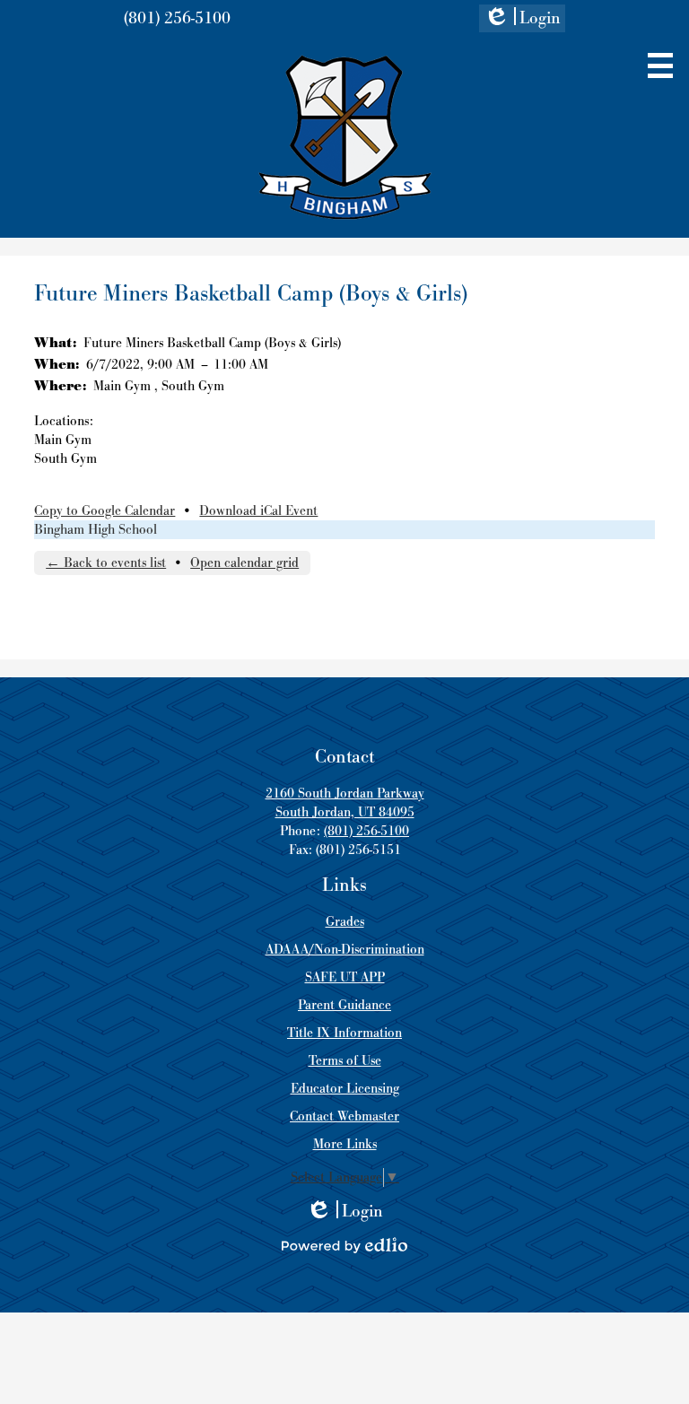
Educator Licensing (345, 1088)
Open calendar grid (244, 563)
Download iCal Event (258, 510)
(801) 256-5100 (177, 18)
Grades (345, 921)
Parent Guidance (344, 1005)
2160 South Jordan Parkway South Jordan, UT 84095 (345, 803)
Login (522, 19)
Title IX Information (344, 1033)
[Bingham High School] (345, 137)
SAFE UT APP (345, 977)
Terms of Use (345, 1060)
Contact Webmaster (344, 1116)
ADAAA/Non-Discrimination (345, 949)
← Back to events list (106, 563)
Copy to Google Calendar (104, 510)
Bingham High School (95, 529)
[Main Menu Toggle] (660, 65)
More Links (345, 1144)
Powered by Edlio (344, 1245)
